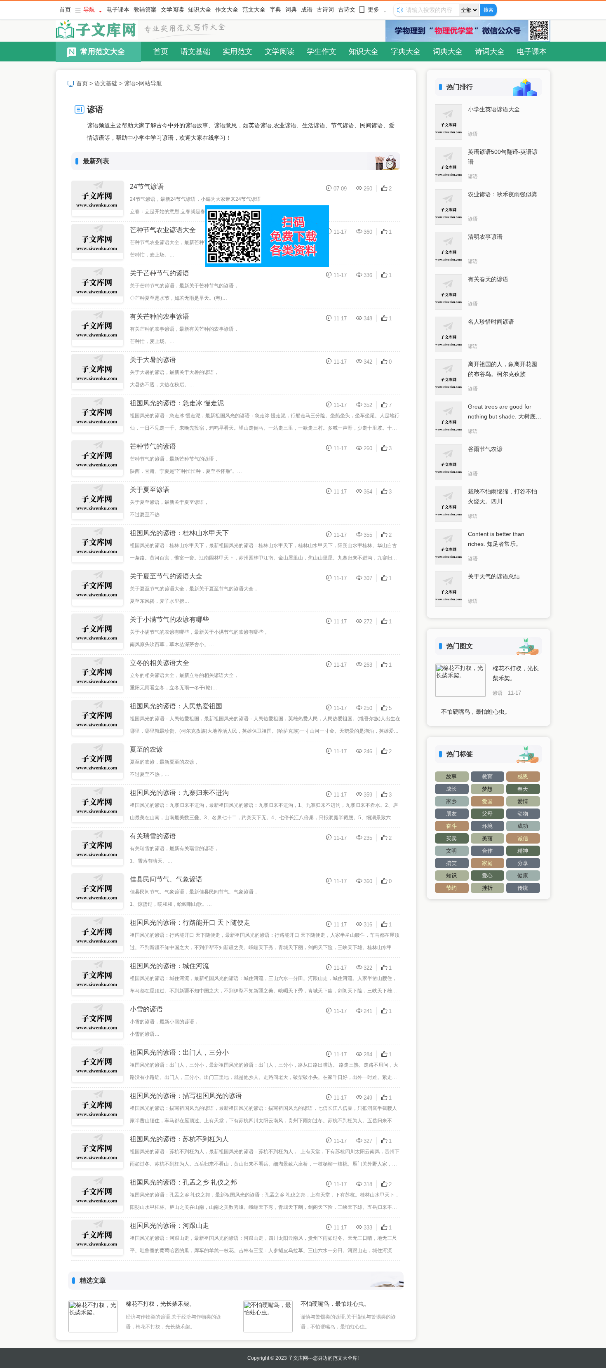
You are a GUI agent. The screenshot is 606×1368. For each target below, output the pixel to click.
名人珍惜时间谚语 (491, 321)
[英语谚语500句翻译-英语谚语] (448, 164)
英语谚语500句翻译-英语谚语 (503, 156)
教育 (487, 776)
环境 (487, 826)
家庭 (487, 863)
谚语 (130, 83)
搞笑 (451, 863)
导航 (89, 10)
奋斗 (451, 826)
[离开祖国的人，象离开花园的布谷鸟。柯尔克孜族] (448, 377)
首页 (65, 10)
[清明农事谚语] (448, 249)
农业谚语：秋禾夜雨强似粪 (502, 194)
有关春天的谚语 (488, 279)
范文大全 (253, 10)
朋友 (451, 814)
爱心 (487, 875)
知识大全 (199, 10)
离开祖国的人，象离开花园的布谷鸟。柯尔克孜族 (502, 369)
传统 (522, 888)
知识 (451, 875)
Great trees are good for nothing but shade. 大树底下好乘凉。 (504, 412)
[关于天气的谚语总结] (448, 589)
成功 (522, 826)
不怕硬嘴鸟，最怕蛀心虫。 (335, 1303)
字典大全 (405, 51)
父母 (487, 814)
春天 (522, 789)
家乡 (451, 801)
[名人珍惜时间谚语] (448, 334)
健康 (522, 875)
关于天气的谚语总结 (494, 576)
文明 (451, 851)
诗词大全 (490, 51)
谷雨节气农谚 (485, 449)
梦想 (487, 789)
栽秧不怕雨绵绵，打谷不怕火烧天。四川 (502, 496)
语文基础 (195, 51)
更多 (373, 10)
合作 (487, 851)
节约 (451, 888)
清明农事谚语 (485, 236)
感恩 (522, 776)
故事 (451, 776)
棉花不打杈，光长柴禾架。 (160, 1303)
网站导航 (150, 83)
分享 (522, 863)
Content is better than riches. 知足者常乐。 (496, 539)
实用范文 (237, 51)
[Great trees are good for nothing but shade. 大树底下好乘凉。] (448, 419)
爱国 (487, 801)
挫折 (487, 888)
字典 (275, 10)
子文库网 (298, 1358)
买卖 (451, 838)
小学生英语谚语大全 (494, 109)
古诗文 (346, 10)
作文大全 (226, 10)
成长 (451, 789)
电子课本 (117, 10)
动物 (522, 814)
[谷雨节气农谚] (448, 462)
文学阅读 (172, 10)
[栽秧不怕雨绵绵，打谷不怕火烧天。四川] (448, 504)
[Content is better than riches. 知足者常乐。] (448, 546)
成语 (306, 10)
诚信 (522, 838)
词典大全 (448, 51)
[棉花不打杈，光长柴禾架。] (93, 1316)
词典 (291, 10)
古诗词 (325, 10)
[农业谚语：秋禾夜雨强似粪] (448, 207)
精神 (522, 851)
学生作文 (321, 51)
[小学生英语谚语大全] (448, 122)
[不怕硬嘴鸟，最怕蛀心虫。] (268, 1316)
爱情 (522, 801)
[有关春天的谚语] (448, 292)
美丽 (487, 838)
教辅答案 (145, 10)
